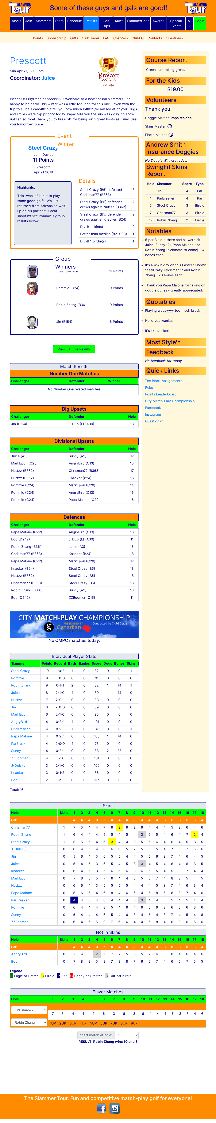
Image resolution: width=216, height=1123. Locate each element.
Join (28, 21)
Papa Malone (21, 736)
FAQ (106, 38)
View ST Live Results (74, 349)
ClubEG (138, 38)
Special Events (176, 23)
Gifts (74, 38)
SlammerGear (138, 21)
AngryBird (19, 722)
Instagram (153, 414)
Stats (59, 21)
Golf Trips (106, 23)
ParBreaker (20, 743)
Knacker (17, 772)
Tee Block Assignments (163, 381)
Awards (158, 21)
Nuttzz (16, 700)
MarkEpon (19, 714)
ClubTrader (90, 38)
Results (91, 21)
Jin (13, 707)
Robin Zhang (21, 685)
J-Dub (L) (19, 765)
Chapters (120, 38)
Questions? (174, 38)
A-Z (190, 23)
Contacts (154, 38)
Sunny (16, 751)
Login (199, 21)
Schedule (74, 21)
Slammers (43, 21)
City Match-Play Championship (170, 401)
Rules (119, 21)
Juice (15, 693)
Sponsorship (56, 38)
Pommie (17, 678)
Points (38, 38)
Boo (14, 780)
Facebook (153, 408)
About (17, 21)
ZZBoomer (19, 758)
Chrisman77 (20, 729)
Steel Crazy (43, 148)
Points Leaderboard (161, 394)
